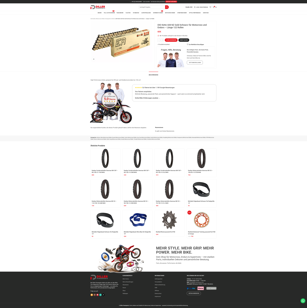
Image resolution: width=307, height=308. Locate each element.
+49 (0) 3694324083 (136, 1)
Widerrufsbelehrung (160, 284)
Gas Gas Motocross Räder (143, 137)
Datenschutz (158, 293)
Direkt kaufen (184, 40)
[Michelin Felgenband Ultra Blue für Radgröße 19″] (137, 220)
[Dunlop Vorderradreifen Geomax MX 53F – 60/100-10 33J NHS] (169, 158)
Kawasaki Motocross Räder (199, 137)
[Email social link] (92, 295)
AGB (156, 287)
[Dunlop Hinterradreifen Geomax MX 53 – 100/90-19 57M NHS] (202, 158)
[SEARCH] (167, 7)
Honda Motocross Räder (156, 137)
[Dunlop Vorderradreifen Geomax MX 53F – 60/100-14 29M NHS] (137, 158)
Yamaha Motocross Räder (153, 139)
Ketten (113, 18)
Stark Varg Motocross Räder (114, 139)
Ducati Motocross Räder (118, 137)
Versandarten (158, 282)
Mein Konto (126, 279)
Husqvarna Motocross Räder (184, 137)
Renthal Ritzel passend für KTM (165, 232)
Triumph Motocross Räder (140, 139)
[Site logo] (98, 7)
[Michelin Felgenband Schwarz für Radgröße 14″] (105, 220)
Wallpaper (125, 293)
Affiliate (157, 290)
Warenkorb (125, 284)
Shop (124, 290)
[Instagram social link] (94, 295)
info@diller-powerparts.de (197, 282)
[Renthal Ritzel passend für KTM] (169, 220)
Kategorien (108, 18)
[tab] (153, 74)
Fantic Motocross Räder (130, 137)
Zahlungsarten (158, 279)
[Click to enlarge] (94, 59)
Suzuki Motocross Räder (127, 139)
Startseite (93, 18)
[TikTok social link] (103, 295)
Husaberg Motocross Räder (170, 137)
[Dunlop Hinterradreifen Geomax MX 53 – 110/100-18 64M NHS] (105, 189)
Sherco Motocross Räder (100, 139)
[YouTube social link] (97, 295)
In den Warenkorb (171, 40)
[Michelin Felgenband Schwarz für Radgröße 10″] (202, 189)
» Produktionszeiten (164, 44)
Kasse (124, 287)
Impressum (158, 296)
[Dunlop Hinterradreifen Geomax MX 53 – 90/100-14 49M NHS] (137, 189)
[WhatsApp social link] (100, 295)
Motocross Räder (100, 18)
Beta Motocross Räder (106, 137)
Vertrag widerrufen (194, 293)
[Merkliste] (210, 7)
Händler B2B (188, 7)
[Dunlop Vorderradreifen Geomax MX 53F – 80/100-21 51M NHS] (105, 158)
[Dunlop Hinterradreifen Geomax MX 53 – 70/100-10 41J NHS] (169, 189)
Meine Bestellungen (128, 282)
